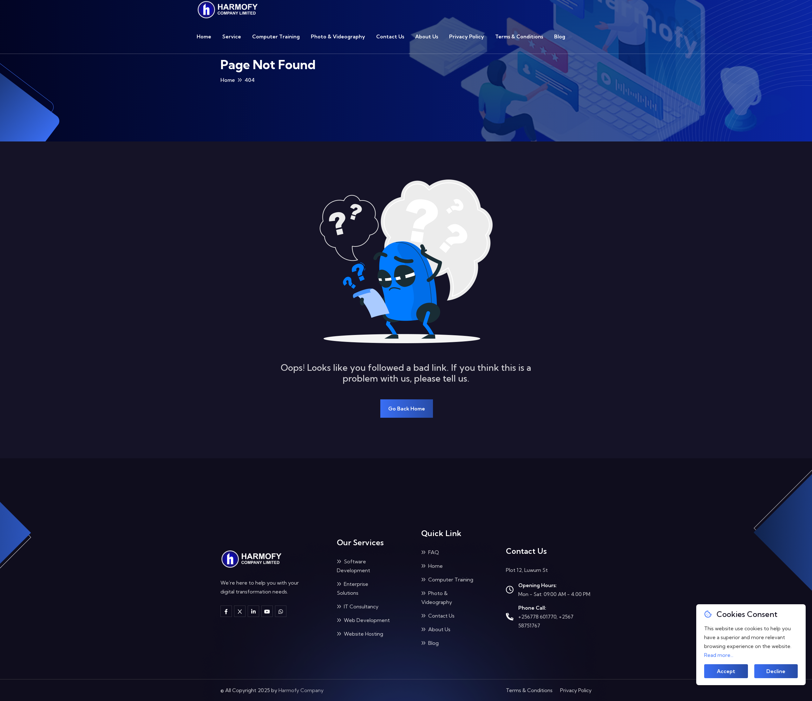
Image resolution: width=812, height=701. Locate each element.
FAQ (433, 552)
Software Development (353, 565)
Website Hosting (363, 634)
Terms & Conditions (519, 36)
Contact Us (390, 36)
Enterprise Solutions (352, 588)
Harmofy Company (301, 690)
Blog (559, 36)
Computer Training (276, 36)
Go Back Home (406, 408)
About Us (426, 36)
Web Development (366, 620)
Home (204, 36)
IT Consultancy (360, 606)
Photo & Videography (338, 36)
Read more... (718, 655)
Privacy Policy (466, 36)
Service (231, 36)
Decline (775, 671)
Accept (726, 671)
